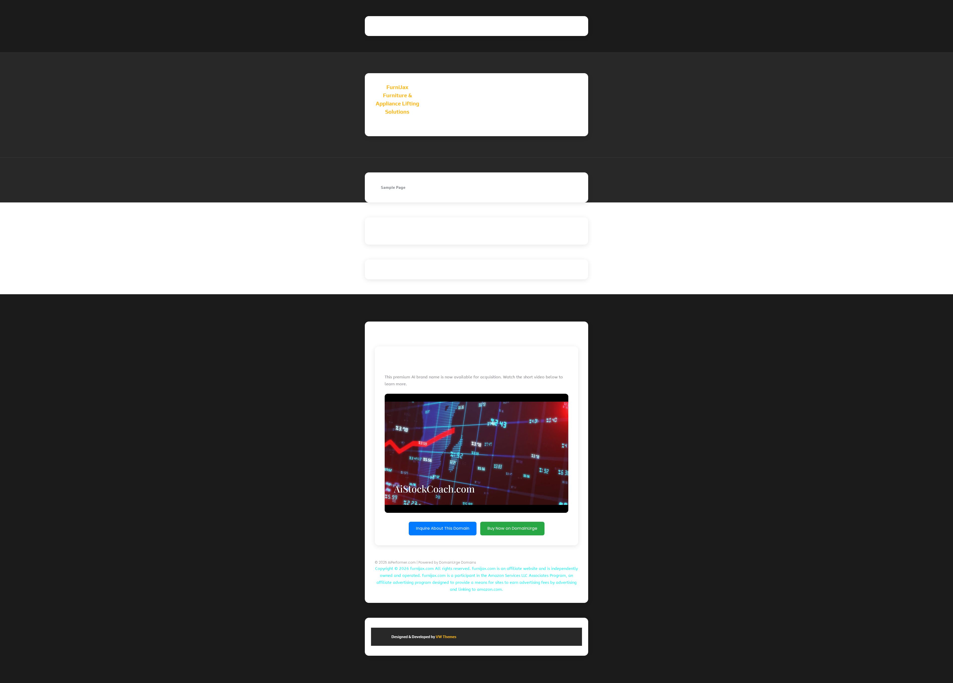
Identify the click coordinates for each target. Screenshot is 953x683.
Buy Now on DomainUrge (512, 528)
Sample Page (393, 187)
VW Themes (445, 637)
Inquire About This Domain (442, 528)
